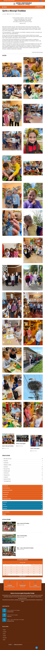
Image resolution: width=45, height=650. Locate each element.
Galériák (4, 514)
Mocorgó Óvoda (7, 468)
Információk (5, 496)
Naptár (4, 639)
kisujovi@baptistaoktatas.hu (35, 586)
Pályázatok (5, 508)
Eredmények (6, 462)
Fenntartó (4, 631)
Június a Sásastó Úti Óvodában (23, 523)
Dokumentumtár (6, 492)
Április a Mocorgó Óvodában (8, 446)
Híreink (4, 633)
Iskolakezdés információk (7, 490)
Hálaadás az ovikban (7, 464)
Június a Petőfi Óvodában (22, 535)
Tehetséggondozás (7, 481)
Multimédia (5, 502)
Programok (6, 477)
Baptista (4, 504)
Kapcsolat (5, 637)
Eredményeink (5, 494)
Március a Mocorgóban (20, 443)
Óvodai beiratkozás (6, 488)
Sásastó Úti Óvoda (7, 479)
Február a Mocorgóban (34, 448)
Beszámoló (6, 460)
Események (5, 506)
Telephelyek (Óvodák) (7, 498)
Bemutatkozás (5, 485)
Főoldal (4, 629)
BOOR (13, 644)
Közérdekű (6, 466)
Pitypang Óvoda (6, 475)
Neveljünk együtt (7, 470)
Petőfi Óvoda (6, 473)
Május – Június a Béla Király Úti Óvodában (25, 548)
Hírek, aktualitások (6, 511)
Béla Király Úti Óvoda (7, 458)
